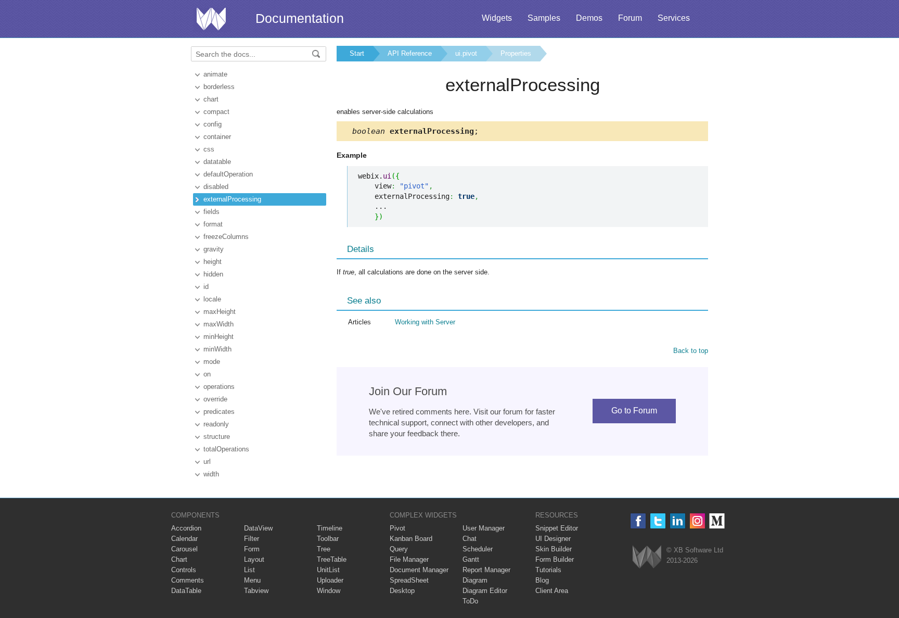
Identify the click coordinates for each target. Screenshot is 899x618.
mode (211, 361)
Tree (323, 549)
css (208, 149)
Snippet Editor (556, 528)
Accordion (186, 528)
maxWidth (218, 324)
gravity (213, 249)
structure (216, 436)
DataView (258, 528)
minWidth (217, 349)
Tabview (256, 591)
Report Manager (486, 570)
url (207, 461)
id (206, 287)
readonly (216, 424)
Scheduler (478, 549)
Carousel (184, 549)
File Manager (409, 559)
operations (219, 386)
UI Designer (553, 539)
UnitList (328, 570)
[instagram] (697, 521)
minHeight (218, 336)
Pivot (397, 528)
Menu (252, 580)
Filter (251, 539)
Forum (630, 18)
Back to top (690, 351)
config (212, 124)
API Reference (410, 53)
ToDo (470, 601)
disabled (215, 187)
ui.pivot (466, 53)
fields (211, 212)
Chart (179, 559)
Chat (470, 539)
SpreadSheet (409, 580)
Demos (589, 18)
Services (674, 18)
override (215, 399)
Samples (544, 18)
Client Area (551, 591)
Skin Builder (553, 549)
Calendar (184, 539)
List (249, 570)
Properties (515, 53)
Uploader (330, 580)
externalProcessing (232, 199)
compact (216, 112)
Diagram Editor (485, 591)
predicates (219, 411)
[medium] (717, 521)
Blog (542, 580)
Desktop (402, 591)
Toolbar (328, 539)
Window (328, 591)
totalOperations (226, 449)
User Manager (484, 528)
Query (399, 549)
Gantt (471, 559)
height (212, 262)
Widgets (497, 18)
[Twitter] (658, 521)
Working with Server (425, 322)
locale (212, 299)
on (207, 374)
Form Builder (554, 559)
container (217, 137)
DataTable (186, 591)
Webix (647, 557)
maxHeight (219, 312)
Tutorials (548, 570)
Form (252, 549)
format (213, 224)
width (211, 474)
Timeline (329, 528)
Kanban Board (411, 539)
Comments (187, 580)
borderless (219, 87)
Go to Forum (634, 410)
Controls (183, 570)
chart (211, 99)
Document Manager (419, 570)
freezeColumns (226, 237)
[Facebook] (638, 521)
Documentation (299, 18)
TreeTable (331, 559)
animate (215, 74)
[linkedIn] (678, 521)
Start (357, 53)
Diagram (475, 580)
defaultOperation (228, 174)
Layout (254, 559)
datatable (217, 162)
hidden (213, 274)
